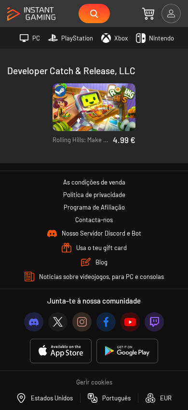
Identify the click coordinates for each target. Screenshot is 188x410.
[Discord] (33, 321)
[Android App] (127, 351)
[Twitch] (154, 321)
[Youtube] (130, 321)
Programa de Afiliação (94, 207)
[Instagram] (82, 321)
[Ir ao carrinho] (148, 13)
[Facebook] (106, 321)
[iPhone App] (61, 351)
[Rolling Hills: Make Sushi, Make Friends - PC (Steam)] (94, 107)
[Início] (31, 14)
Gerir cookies (94, 382)
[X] (57, 321)
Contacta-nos (94, 220)
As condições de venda (94, 182)
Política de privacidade (94, 194)
